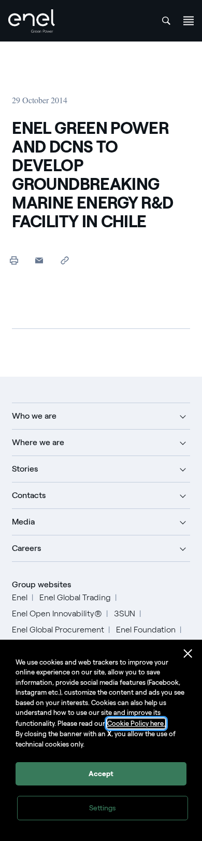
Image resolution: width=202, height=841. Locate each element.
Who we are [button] (34, 416)
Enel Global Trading (75, 597)
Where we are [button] (38, 442)
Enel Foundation (146, 630)
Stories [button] (25, 469)
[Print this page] (13, 260)
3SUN (124, 613)
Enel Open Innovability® (57, 613)
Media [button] (23, 522)
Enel (19, 597)
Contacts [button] (29, 495)
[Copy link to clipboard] (64, 260)
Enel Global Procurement (58, 630)
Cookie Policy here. (136, 723)
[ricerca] (166, 21)
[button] (39, 260)
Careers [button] (26, 548)
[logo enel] (31, 21)
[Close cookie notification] (188, 653)
